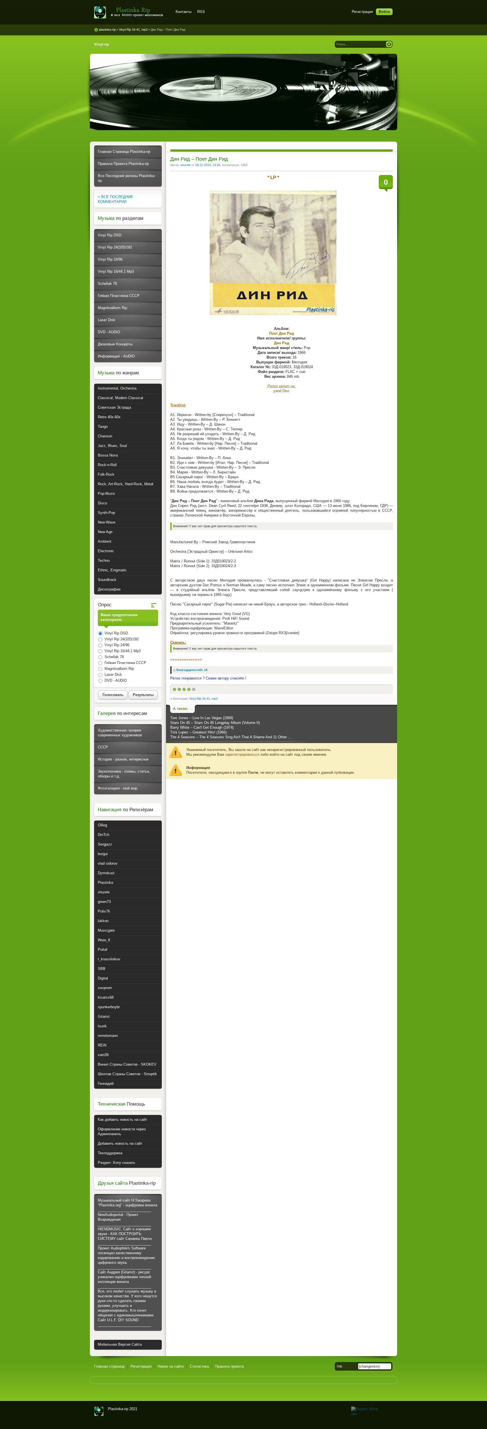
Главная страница (109, 1366)
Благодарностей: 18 (191, 670)
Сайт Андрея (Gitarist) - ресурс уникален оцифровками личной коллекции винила (124, 1277)
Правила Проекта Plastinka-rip (123, 164)
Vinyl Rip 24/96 (110, 259)
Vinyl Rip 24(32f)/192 (115, 247)
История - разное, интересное (123, 759)
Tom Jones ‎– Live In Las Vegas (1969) (201, 718)
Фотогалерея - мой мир (117, 788)
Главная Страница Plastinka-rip (124, 151)
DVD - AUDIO (109, 332)
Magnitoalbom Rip (112, 308)
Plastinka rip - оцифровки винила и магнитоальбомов (131, 12)
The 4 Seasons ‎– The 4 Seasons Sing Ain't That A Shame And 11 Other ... (230, 737)
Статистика (199, 1366)
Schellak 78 (107, 283)
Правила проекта (229, 1366)
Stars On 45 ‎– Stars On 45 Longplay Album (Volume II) (215, 723)
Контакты (183, 12)
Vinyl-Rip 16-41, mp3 (203, 698)
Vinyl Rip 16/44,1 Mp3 (116, 271)
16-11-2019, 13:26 (207, 165)
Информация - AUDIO (116, 356)
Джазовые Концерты (115, 344)
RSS (201, 12)
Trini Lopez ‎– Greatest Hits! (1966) (198, 732)
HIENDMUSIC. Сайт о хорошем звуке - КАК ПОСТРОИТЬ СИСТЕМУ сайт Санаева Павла (125, 1234)
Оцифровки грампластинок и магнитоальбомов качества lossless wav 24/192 (99, 1411)
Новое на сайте (171, 1366)
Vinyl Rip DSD (109, 235)
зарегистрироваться (242, 754)
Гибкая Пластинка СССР (119, 296)
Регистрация (362, 12)
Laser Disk (106, 320)
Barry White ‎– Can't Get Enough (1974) (202, 727)
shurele (185, 165)
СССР (103, 747)
